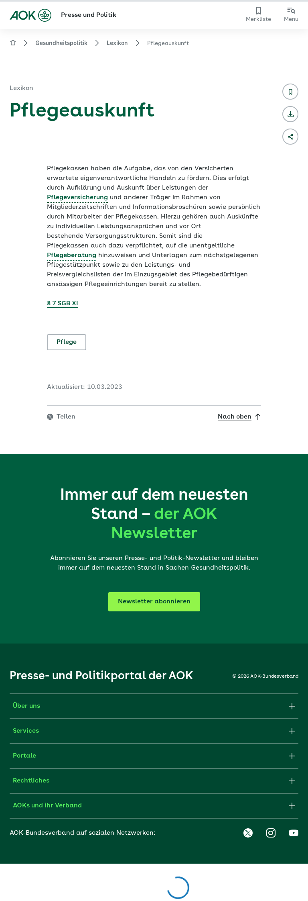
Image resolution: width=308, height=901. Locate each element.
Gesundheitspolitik (61, 43)
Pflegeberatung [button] (71, 255)
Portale (24, 756)
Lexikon (117, 43)
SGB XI (67, 303)
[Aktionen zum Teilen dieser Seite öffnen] (290, 137)
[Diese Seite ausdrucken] (290, 114)
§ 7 (51, 303)
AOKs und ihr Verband (47, 806)
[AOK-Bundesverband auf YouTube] (293, 833)
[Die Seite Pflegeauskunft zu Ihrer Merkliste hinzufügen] (290, 92)
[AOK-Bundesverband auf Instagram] (271, 833)
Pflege (67, 342)
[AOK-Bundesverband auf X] (248, 833)
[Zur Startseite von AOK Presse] (13, 44)
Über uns (26, 706)
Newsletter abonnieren (154, 602)
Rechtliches (31, 781)
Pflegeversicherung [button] (77, 197)
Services (26, 731)
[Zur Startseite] (30, 15)
